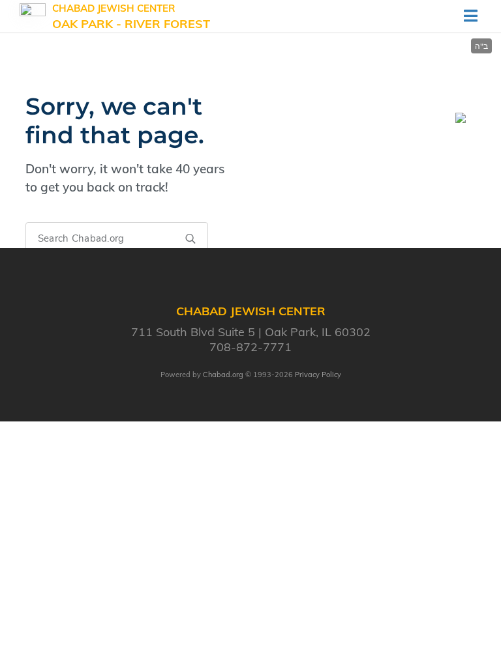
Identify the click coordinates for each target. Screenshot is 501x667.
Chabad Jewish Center (131, 16)
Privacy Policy (318, 374)
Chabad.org (223, 374)
